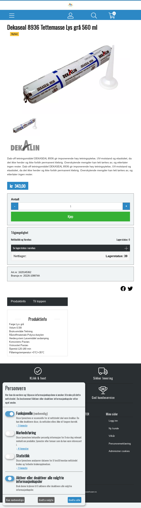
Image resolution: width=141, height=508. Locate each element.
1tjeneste (21, 425)
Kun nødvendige (15, 500)
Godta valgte (46, 500)
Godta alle (74, 500)
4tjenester (22, 448)
